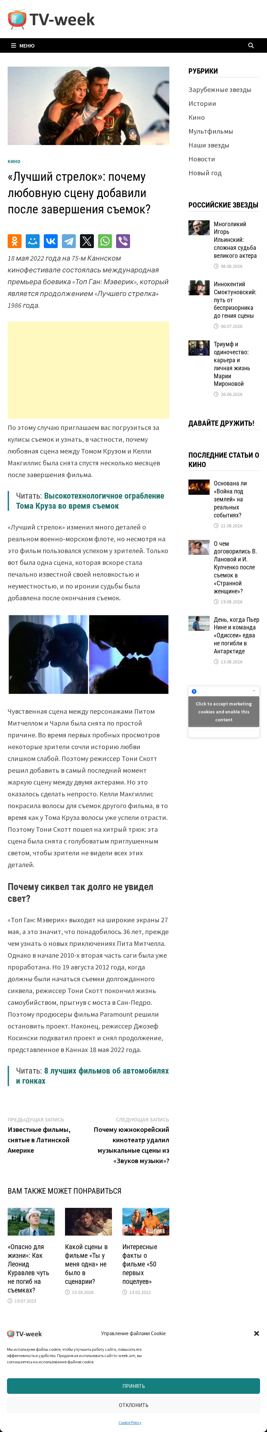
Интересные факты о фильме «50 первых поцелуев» (139, 1264)
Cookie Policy (130, 1422)
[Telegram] (69, 241)
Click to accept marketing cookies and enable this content (224, 712)
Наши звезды (208, 145)
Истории (202, 103)
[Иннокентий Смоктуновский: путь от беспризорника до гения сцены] (199, 285)
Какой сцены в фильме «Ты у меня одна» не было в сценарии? (86, 1264)
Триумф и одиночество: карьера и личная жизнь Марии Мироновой (232, 363)
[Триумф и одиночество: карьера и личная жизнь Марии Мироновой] (199, 345)
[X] (87, 241)
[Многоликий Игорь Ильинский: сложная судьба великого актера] (199, 225)
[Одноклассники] (15, 241)
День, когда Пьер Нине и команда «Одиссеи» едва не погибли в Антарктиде (236, 635)
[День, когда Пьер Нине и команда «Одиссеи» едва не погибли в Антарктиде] (199, 621)
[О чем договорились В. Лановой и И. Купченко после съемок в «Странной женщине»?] (199, 545)
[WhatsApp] (105, 241)
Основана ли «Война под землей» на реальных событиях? (230, 499)
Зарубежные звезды (219, 89)
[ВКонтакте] (51, 241)
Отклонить (133, 1405)
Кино (14, 161)
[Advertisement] (88, 370)
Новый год (204, 172)
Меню (27, 45)
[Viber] (123, 241)
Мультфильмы (210, 131)
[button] (256, 1333)
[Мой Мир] (33, 241)
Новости (201, 158)
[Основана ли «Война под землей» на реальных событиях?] (199, 484)
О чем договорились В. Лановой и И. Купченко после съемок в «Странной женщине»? (235, 567)
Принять (133, 1386)
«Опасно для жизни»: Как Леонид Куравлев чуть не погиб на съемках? (28, 1268)
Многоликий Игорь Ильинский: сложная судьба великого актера (235, 239)
